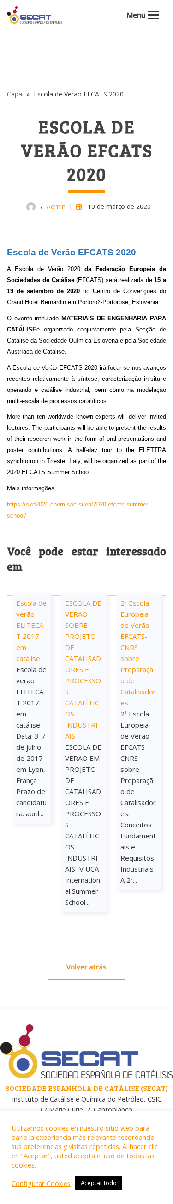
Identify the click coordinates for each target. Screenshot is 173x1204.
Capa (14, 94)
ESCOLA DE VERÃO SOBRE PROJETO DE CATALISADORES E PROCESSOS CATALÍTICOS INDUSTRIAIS (83, 669)
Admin (56, 206)
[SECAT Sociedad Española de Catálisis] (34, 15)
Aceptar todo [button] (99, 1183)
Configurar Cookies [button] (41, 1183)
